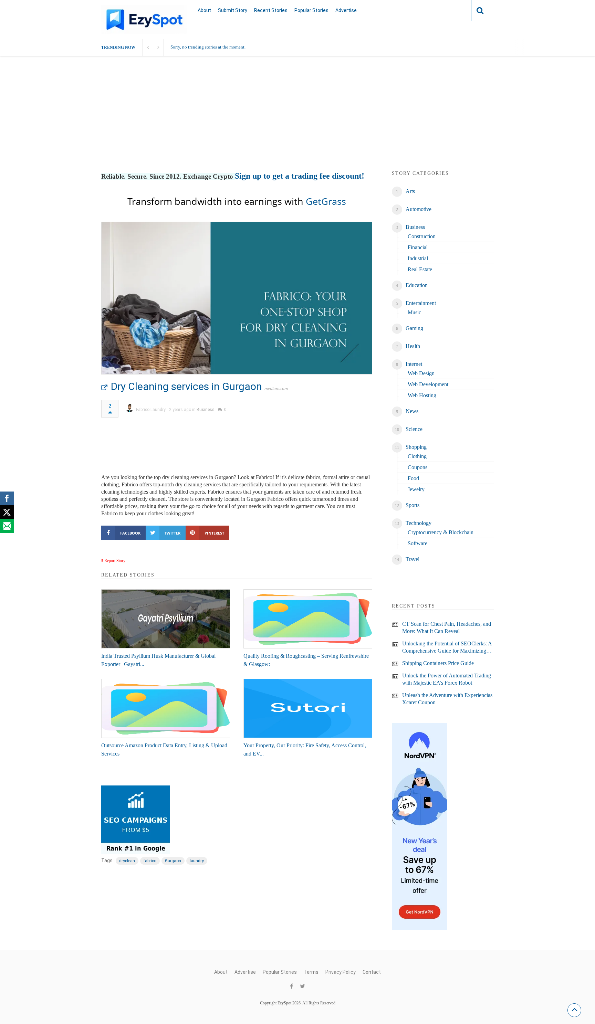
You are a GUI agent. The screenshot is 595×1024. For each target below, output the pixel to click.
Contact (372, 972)
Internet (414, 364)
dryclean (127, 860)
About (204, 10)
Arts (410, 191)
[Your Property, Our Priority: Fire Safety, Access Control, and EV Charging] (308, 708)
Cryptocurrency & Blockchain (440, 532)
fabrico (150, 860)
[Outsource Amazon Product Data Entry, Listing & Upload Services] (166, 708)
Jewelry (416, 489)
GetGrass (326, 201)
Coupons (417, 467)
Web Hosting (422, 395)
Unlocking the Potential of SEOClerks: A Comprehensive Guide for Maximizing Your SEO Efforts (447, 647)
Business (206, 409)
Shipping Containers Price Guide (438, 663)
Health (413, 346)
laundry (197, 860)
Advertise (346, 10)
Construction (422, 236)
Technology (418, 523)
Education (417, 285)
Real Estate (420, 269)
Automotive (418, 209)
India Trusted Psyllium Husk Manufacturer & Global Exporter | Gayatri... (158, 660)
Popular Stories (311, 10)
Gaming (414, 328)
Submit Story (232, 10)
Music (414, 312)
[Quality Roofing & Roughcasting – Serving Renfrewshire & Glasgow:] (308, 619)
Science (414, 429)
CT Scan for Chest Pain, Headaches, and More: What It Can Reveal (446, 627)
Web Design (421, 373)
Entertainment (421, 303)
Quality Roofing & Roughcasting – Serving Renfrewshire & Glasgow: (306, 660)
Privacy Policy (340, 972)
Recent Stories (271, 10)
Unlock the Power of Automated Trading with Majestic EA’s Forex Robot (446, 679)
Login (452, 10)
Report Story (114, 560)
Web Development (428, 384)
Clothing (417, 456)
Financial (418, 247)
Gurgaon (173, 860)
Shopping (416, 447)
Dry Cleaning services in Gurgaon (186, 386)
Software (417, 543)
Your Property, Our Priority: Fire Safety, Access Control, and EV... (304, 749)
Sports (412, 505)
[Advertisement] (297, 121)
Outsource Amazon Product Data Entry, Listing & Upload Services (164, 749)
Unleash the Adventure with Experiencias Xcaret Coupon (447, 698)
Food (413, 478)
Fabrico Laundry (151, 409)
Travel (412, 559)
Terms (311, 972)
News (412, 411)
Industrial (418, 258)
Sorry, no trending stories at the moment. (208, 47)
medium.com (276, 388)
